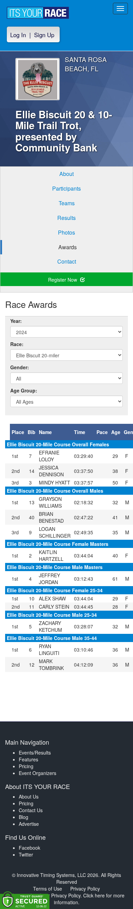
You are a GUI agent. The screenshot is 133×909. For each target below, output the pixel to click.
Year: (16, 320)
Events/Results (35, 752)
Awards (67, 247)
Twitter (26, 854)
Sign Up (44, 35)
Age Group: (23, 390)
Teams (67, 203)
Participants (66, 188)
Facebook (29, 847)
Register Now (63, 279)
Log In (18, 35)
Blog (23, 817)
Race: (17, 344)
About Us (29, 796)
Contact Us (31, 810)
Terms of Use (47, 888)
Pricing (26, 766)
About (66, 174)
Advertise (29, 823)
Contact (66, 261)
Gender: (19, 367)
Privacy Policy (85, 888)
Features (28, 759)
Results (66, 218)
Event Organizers (37, 773)
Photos (66, 232)
